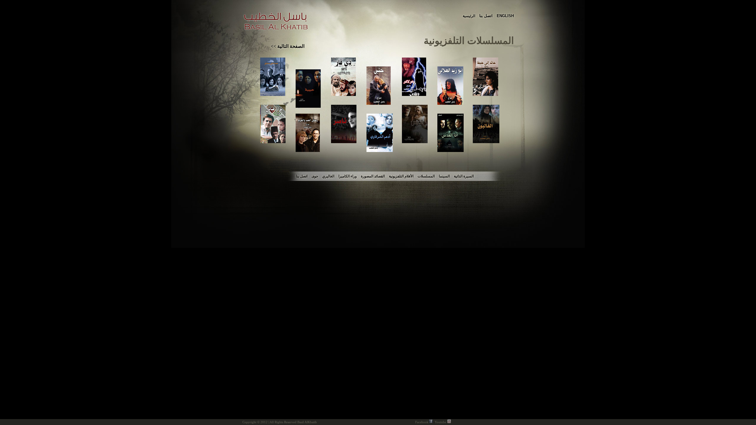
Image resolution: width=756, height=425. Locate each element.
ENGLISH (505, 16)
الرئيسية (469, 16)
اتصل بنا (486, 16)
